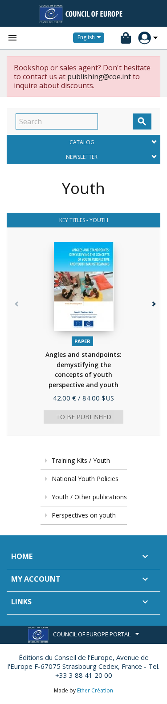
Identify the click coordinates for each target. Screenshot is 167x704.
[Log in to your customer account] (144, 38)
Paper (82, 341)
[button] (151, 339)
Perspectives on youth (84, 515)
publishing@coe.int (99, 76)
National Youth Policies (85, 478)
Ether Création (95, 690)
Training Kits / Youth (81, 460)
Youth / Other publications (89, 497)
